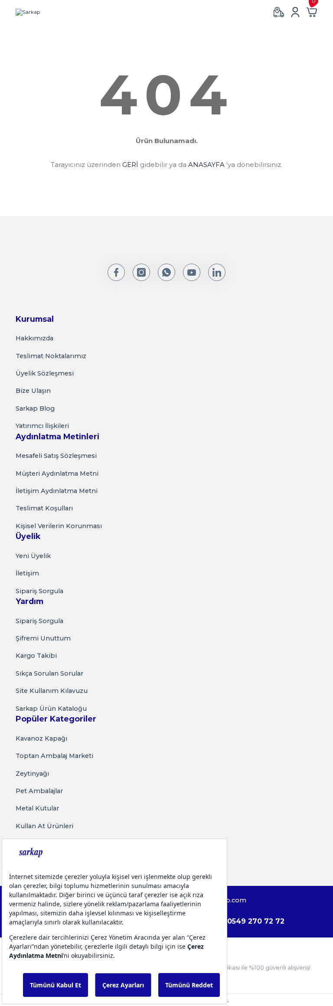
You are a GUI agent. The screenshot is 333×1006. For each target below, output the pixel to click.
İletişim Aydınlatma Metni (57, 491)
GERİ (130, 164)
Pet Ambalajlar (39, 791)
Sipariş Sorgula (39, 591)
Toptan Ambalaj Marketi (54, 756)
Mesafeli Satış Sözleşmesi (56, 456)
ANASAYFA (206, 164)
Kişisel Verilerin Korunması (59, 526)
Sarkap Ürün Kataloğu (51, 708)
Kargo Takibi (36, 656)
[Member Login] (295, 12)
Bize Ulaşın (33, 391)
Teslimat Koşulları (44, 508)
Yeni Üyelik (33, 556)
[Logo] (28, 12)
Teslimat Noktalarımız (51, 356)
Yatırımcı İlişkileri (42, 426)
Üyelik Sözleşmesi (45, 373)
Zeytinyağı (32, 773)
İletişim (27, 573)
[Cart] (311, 12)
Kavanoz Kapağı (41, 738)
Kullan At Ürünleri (44, 826)
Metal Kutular (37, 808)
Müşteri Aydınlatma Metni (57, 473)
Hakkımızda (34, 338)
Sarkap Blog (35, 408)
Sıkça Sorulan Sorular (49, 673)
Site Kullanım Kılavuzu (52, 691)
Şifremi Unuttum (43, 638)
